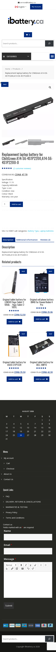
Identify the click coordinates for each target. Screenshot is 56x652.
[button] (52, 56)
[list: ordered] (41, 565)
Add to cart (16, 204)
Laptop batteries (47, 231)
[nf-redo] (33, 568)
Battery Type (33, 231)
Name (7, 530)
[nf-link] (12, 568)
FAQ (7, 496)
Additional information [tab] (27, 240)
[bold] (21, 565)
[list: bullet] (46, 565)
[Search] (49, 43)
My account (9, 458)
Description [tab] (8, 240)
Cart (8, 463)
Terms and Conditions (15, 518)
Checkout (10, 468)
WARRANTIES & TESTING (16, 507)
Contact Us (8, 479)
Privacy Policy (11, 512)
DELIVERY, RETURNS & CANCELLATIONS (23, 501)
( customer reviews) (22, 168)
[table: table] (22, 568)
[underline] (31, 565)
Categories (12, 56)
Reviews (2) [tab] (45, 240)
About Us (8, 474)
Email (8, 544)
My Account (36, 6)
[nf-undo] (28, 568)
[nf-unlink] (17, 568)
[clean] (35, 565)
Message (10, 559)
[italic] (26, 565)
